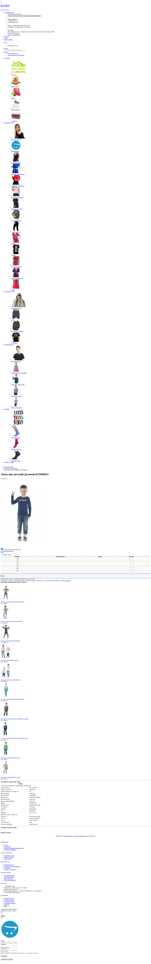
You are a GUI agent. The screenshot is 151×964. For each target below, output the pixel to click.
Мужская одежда (9, 291)
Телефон (3, 944)
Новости (6, 904)
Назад (3, 916)
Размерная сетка (9, 898)
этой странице (66, 580)
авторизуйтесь (68, 836)
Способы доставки (9, 903)
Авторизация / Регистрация (16, 55)
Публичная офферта (10, 849)
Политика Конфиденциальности (14, 848)
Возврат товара (8, 857)
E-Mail (3, 941)
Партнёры (7, 868)
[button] (5, 42)
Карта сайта (7, 859)
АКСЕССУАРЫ (9, 462)
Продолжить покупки (6, 959)
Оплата (6, 36)
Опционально (5, 947)
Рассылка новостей (10, 880)
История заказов (9, 877)
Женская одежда (9, 123)
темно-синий (7, 554)
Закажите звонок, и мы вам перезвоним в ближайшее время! (24, 16)
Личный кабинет (9, 875)
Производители (9, 865)
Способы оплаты (9, 900)
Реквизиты (7, 846)
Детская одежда (9, 344)
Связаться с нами (9, 855)
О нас (6, 38)
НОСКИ (6, 409)
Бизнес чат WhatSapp (14, 35)
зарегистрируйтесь (80, 836)
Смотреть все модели (7, 551)
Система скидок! (9, 901)
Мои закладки (8, 878)
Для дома (7, 58)
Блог (5, 906)
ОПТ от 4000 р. (8, 39)
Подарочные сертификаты (12, 866)
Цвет (2, 553)
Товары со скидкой (10, 869)
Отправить (4, 956)
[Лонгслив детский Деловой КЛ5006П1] (22, 547)
